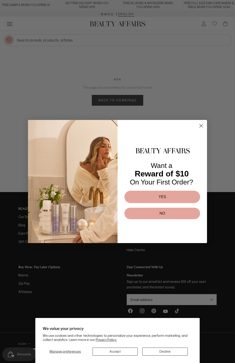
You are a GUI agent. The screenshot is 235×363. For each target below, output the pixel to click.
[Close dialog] (201, 126)
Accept (115, 351)
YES (162, 197)
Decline (165, 351)
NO (162, 213)
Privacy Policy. (106, 339)
